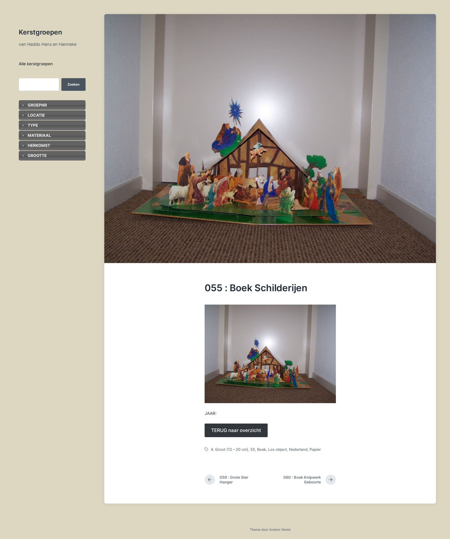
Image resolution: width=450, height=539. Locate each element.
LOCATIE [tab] (36, 115)
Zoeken (73, 84)
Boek (261, 449)
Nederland (298, 449)
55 (252, 449)
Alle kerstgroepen (36, 63)
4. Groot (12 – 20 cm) (229, 449)
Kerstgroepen (40, 32)
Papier (315, 449)
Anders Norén (280, 529)
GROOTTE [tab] (37, 155)
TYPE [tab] (33, 125)
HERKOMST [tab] (39, 145)
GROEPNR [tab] (37, 105)
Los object (277, 449)
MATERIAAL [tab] (39, 135)
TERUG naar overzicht (236, 430)
